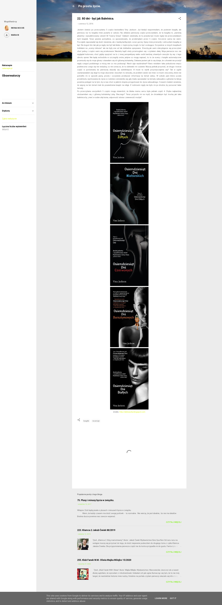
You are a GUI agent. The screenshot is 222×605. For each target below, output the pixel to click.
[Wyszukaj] (184, 7)
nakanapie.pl (7, 68)
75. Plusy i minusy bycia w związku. (95, 500)
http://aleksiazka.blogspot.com (132, 412)
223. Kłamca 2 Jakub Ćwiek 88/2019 (96, 530)
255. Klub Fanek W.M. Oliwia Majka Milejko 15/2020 (104, 560)
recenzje (96, 421)
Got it (173, 598)
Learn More (161, 598)
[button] (179, 19)
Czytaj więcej (173, 522)
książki (86, 421)
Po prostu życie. (89, 6)
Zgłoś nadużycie (9, 118)
